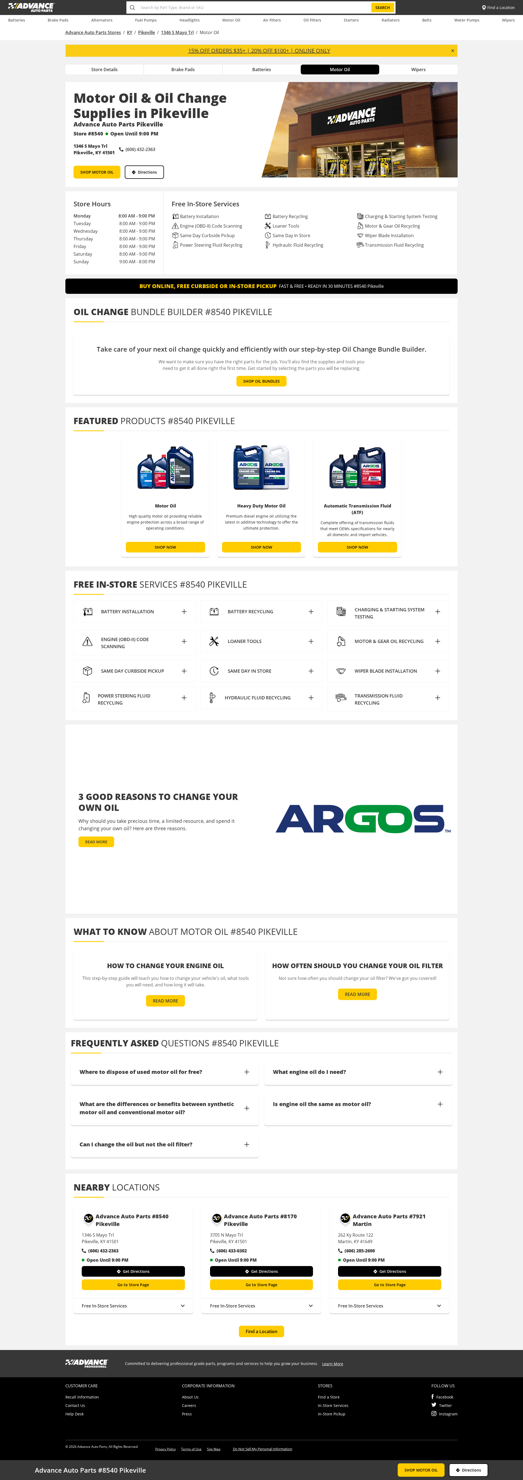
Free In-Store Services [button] (104, 1306)
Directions (147, 172)
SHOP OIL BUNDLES (261, 381)
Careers (189, 1405)
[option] (165, 497)
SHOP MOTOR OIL (97, 172)
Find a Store (329, 1397)
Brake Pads (58, 20)
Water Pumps (466, 20)
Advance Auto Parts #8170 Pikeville (260, 1220)
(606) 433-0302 (232, 1251)
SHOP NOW (165, 547)
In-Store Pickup (331, 1413)
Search (382, 7)
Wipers (508, 20)
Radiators (391, 20)
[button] (135, 611)
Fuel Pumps (146, 20)
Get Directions (136, 1271)
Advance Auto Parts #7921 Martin (389, 1220)
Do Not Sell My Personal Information (262, 1448)
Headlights (190, 20)
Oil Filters (312, 20)
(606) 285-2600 (360, 1251)
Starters (351, 20)
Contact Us (75, 1405)
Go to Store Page (133, 1284)
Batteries (16, 20)
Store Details (104, 70)
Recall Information (82, 1397)
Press (187, 1413)
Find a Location (261, 1331)
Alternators (101, 20)
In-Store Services (333, 1405)
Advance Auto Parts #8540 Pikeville (132, 1220)
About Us (190, 1397)
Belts (426, 20)
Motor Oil (231, 20)
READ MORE (96, 841)
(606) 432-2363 (103, 1251)
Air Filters (272, 20)
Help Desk (74, 1413)
